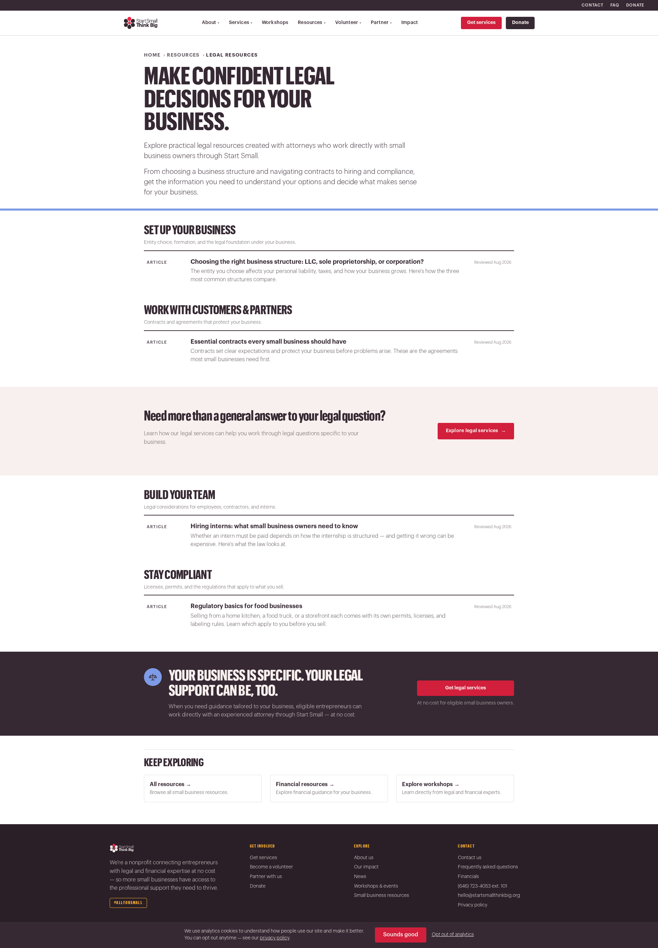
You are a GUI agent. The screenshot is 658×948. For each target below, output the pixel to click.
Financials (468, 876)
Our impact (366, 867)
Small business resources (381, 895)
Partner (381, 22)
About (210, 22)
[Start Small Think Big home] (141, 23)
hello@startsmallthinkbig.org (489, 895)
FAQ (614, 5)
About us (364, 857)
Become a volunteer (271, 867)
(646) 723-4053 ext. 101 (482, 886)
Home (152, 55)
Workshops (275, 22)
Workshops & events (376, 886)
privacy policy (274, 938)
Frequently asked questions (488, 867)
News (360, 876)
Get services (481, 22)
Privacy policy (472, 905)
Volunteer (348, 22)
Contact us (470, 857)
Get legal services (465, 688)
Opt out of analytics (453, 934)
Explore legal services (476, 430)
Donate (635, 5)
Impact (409, 22)
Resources (311, 22)
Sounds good (400, 934)
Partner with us (266, 876)
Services (240, 22)
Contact (592, 5)
